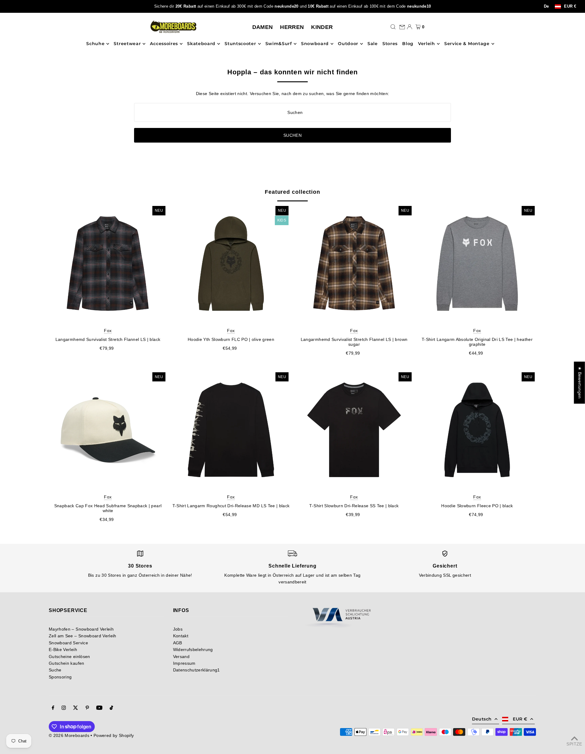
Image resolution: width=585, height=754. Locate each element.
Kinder (322, 27)
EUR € (570, 6)
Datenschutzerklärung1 (196, 669)
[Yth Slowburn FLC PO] (231, 263)
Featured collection (292, 192)
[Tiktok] (111, 708)
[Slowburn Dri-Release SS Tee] (354, 430)
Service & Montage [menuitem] (467, 44)
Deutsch (481, 719)
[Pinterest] (87, 708)
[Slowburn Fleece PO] (477, 430)
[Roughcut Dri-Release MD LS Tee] (231, 430)
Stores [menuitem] (390, 44)
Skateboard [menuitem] (201, 44)
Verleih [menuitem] (426, 44)
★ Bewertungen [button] (579, 382)
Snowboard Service (68, 642)
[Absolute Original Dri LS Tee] (477, 263)
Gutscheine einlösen (69, 656)
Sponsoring (60, 676)
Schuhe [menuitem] (95, 44)
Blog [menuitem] (407, 44)
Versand (181, 656)
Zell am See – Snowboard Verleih (82, 635)
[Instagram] (64, 708)
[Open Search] (393, 27)
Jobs (178, 629)
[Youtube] (99, 708)
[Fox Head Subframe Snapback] (108, 430)
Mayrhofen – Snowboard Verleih (81, 629)
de (546, 6)
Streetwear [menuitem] (127, 44)
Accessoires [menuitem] (164, 44)
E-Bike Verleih (63, 649)
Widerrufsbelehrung (193, 649)
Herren (292, 27)
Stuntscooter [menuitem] (240, 44)
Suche (55, 669)
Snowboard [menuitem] (315, 44)
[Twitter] (75, 708)
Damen (262, 27)
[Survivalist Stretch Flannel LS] (108, 263)
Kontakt (180, 635)
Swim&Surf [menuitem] (278, 44)
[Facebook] (53, 708)
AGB (177, 642)
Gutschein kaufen (66, 663)
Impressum (184, 663)
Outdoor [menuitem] (348, 44)
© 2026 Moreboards (69, 735)
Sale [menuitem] (372, 44)
